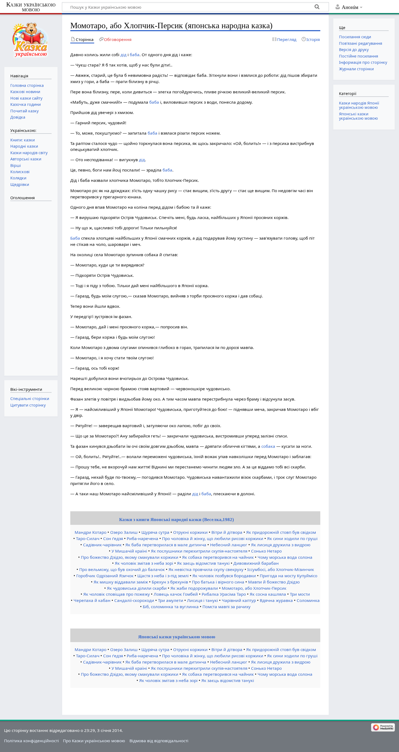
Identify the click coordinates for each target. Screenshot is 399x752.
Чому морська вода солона (285, 557)
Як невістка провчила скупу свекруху (206, 569)
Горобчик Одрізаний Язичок (105, 575)
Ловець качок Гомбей (176, 594)
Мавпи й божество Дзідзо (274, 582)
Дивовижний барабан (256, 563)
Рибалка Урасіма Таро (224, 594)
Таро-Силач (87, 538)
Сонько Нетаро (266, 551)
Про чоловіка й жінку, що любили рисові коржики (212, 538)
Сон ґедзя (113, 538)
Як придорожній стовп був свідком (281, 532)
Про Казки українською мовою (94, 740)
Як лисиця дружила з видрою (281, 544)
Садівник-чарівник (102, 544)
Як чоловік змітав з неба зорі (144, 563)
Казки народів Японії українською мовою (359, 105)
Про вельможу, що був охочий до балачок (122, 569)
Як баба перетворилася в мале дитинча (165, 544)
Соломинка (308, 600)
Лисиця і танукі (202, 600)
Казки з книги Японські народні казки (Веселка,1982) (176, 519)
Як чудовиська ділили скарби (137, 588)
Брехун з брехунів (170, 582)
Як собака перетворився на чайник (218, 557)
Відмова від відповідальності (158, 740)
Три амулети (170, 600)
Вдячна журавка (276, 600)
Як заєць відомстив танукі (203, 563)
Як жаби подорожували (194, 588)
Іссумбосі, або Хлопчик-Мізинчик (280, 569)
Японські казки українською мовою (176, 636)
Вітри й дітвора (226, 532)
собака (268, 446)
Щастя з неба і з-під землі (163, 575)
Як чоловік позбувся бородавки (224, 575)
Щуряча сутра (155, 532)
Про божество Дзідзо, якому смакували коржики (129, 557)
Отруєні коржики (190, 532)
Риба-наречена (142, 538)
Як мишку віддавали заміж (121, 582)
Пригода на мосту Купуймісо (288, 575)
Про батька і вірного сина (218, 582)
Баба (75, 238)
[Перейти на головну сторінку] (30, 40)
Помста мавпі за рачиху (226, 606)
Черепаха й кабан (92, 600)
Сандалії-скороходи (134, 600)
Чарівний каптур (239, 600)
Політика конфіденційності (31, 740)
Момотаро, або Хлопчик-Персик (254, 588)
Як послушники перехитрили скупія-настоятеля (199, 551)
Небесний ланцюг (228, 544)
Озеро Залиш (124, 532)
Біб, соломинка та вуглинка (171, 606)
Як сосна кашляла (268, 594)
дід (123, 54)
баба (135, 54)
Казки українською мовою (30, 7)
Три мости (300, 594)
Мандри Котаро (90, 532)
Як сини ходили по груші (292, 538)
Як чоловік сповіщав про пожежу (116, 594)
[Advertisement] (32, 285)
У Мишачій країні (129, 551)
